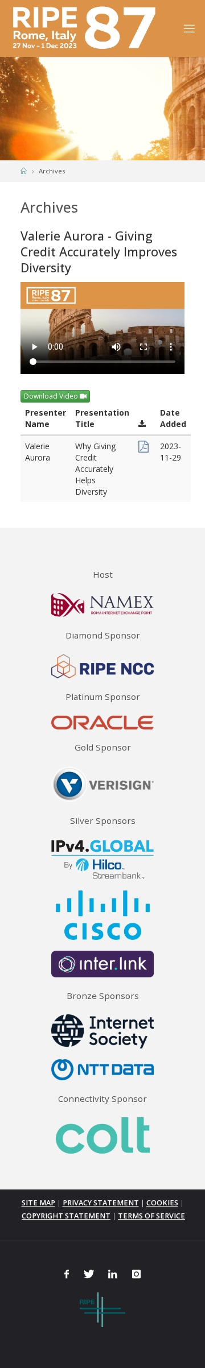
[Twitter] (88, 1274)
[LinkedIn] (113, 1274)
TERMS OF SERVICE (151, 1216)
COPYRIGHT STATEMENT (66, 1216)
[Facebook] (66, 1274)
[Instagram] (136, 1274)
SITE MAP (38, 1203)
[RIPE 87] (86, 28)
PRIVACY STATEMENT (101, 1203)
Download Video (52, 396)
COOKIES (162, 1203)
